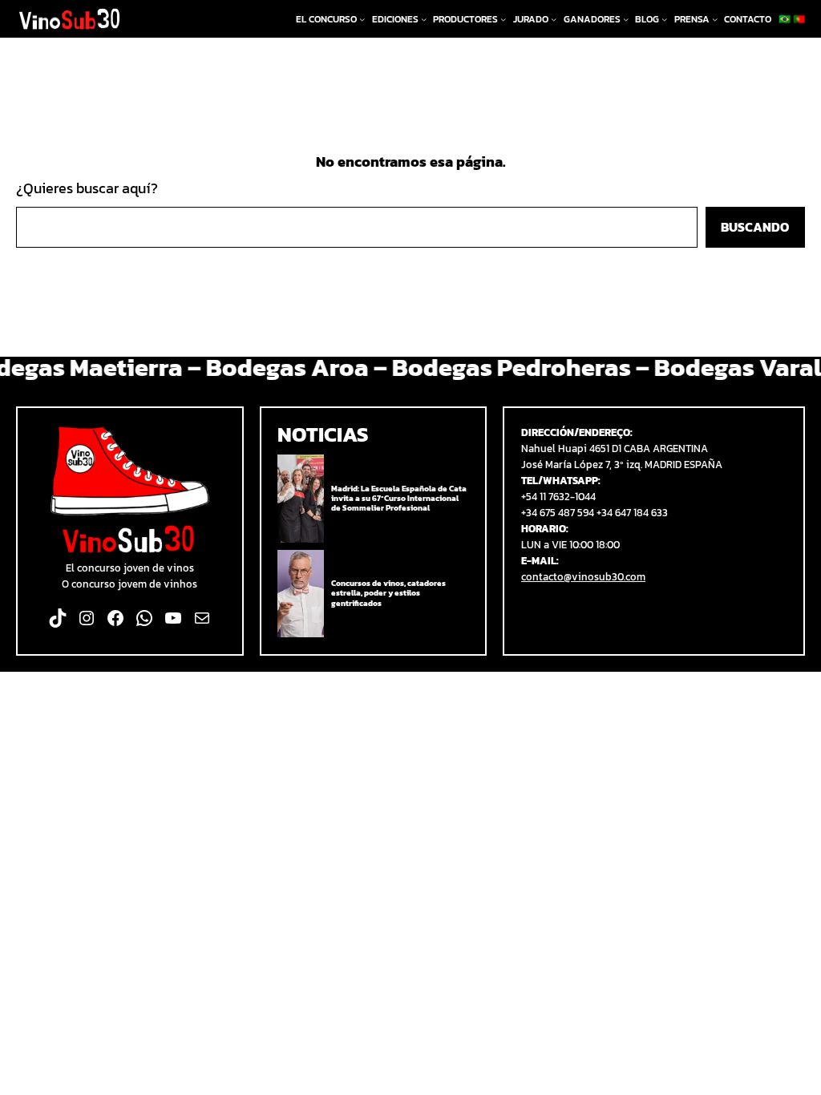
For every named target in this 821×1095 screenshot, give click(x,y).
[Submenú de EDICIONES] (424, 19)
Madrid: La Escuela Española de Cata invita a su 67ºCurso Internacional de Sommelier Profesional (399, 499)
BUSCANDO (755, 226)
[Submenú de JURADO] (553, 19)
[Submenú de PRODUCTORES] (503, 19)
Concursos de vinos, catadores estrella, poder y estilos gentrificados (388, 593)
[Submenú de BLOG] (664, 19)
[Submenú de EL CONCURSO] (362, 19)
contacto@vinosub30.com (583, 576)
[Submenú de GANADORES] (626, 19)
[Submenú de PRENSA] (715, 19)
